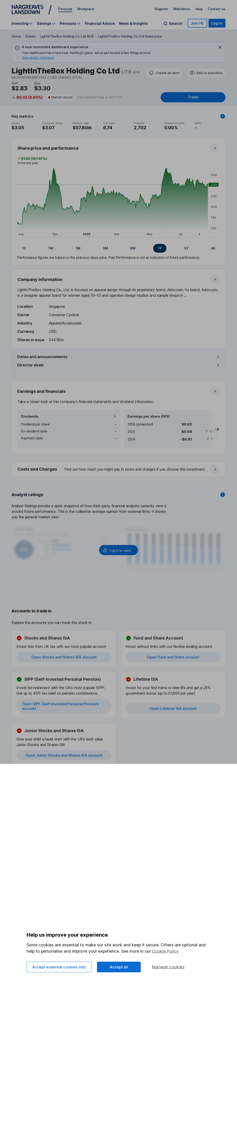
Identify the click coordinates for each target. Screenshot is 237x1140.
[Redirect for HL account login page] (118, 550)
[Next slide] (212, 429)
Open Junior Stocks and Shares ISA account (63, 755)
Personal (65, 9)
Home (16, 36)
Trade (193, 97)
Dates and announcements (42, 356)
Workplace (85, 9)
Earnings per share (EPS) (149, 416)
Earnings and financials (41, 391)
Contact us (216, 9)
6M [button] (132, 248)
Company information (39, 279)
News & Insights (133, 23)
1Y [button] (160, 248)
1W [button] (50, 248)
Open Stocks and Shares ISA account (64, 657)
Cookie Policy (165, 951)
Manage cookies (168, 966)
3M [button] (105, 248)
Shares (30, 36)
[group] (118, 248)
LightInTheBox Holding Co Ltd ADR (67, 36)
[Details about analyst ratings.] (222, 495)
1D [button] (24, 248)
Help (199, 9)
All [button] (213, 248)
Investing (20, 23)
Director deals (30, 365)
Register (161, 9)
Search (175, 23)
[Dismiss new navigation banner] (220, 47)
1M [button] (78, 248)
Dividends (29, 416)
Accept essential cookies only (59, 967)
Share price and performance (47, 148)
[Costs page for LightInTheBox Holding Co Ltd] (118, 469)
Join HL (197, 23)
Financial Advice (100, 23)
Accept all (119, 967)
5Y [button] (186, 248)
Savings (44, 23)
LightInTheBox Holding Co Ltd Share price (130, 36)
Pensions (68, 23)
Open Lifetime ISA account (173, 708)
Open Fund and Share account (173, 657)
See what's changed (37, 58)
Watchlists (181, 9)
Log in (217, 23)
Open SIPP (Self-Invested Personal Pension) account (60, 706)
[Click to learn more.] (222, 116)
